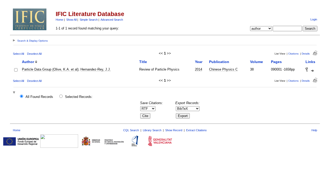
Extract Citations (196, 130)
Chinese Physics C (223, 69)
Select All (18, 53)
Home (59, 19)
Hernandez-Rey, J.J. (95, 69)
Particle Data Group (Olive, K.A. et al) (50, 69)
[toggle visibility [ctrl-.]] (14, 92)
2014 (198, 69)
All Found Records (39, 97)
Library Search (152, 130)
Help (314, 130)
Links (310, 62)
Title (143, 62)
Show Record (173, 130)
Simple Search (89, 19)
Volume (256, 62)
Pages (276, 62)
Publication (219, 62)
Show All (71, 19)
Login (313, 19)
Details (306, 53)
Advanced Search (112, 19)
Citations (293, 53)
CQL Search (131, 130)
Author (28, 62)
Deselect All (34, 53)
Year (198, 62)
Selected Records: (79, 97)
